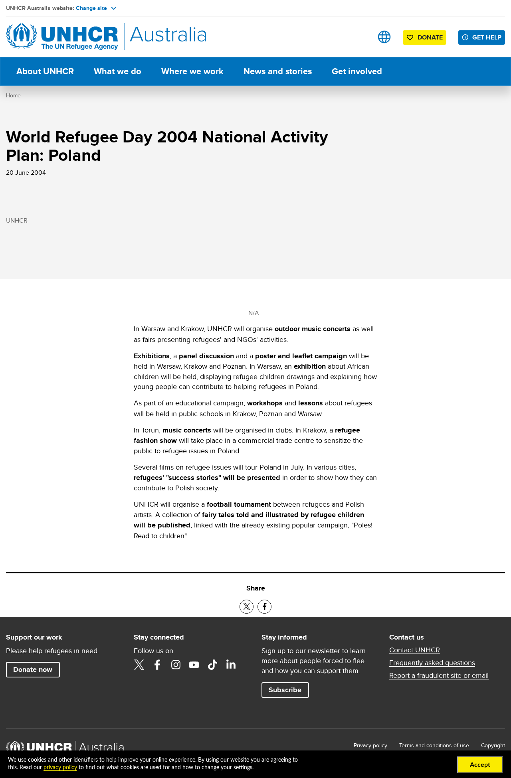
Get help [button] (486, 37)
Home (13, 95)
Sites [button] (384, 36)
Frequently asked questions (432, 662)
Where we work (192, 71)
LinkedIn (231, 665)
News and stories (278, 71)
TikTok (212, 665)
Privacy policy (370, 745)
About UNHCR (45, 71)
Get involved (357, 71)
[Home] (62, 37)
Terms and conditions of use (434, 745)
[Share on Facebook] (264, 607)
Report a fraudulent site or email (439, 675)
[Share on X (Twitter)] (247, 607)
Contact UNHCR (414, 650)
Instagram (175, 665)
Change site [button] (91, 8)
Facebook (157, 665)
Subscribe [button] (285, 690)
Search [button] (359, 36)
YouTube (194, 665)
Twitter (139, 665)
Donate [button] (430, 37)
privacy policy (60, 767)
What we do (117, 71)
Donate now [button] (32, 669)
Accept (480, 765)
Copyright (493, 745)
